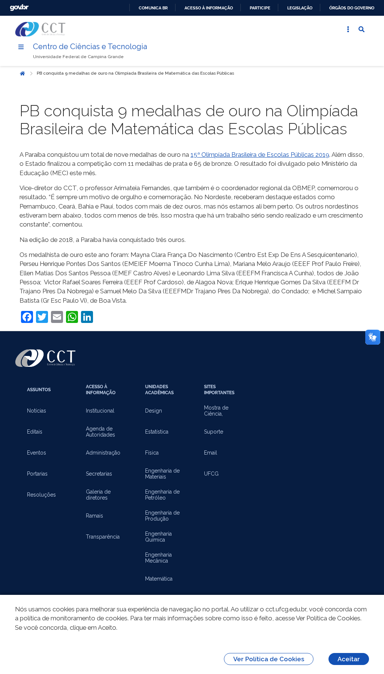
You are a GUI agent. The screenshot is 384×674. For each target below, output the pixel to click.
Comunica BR (153, 8)
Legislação (299, 8)
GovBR (19, 7)
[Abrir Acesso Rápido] (348, 29)
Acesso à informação (208, 8)
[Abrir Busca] (361, 29)
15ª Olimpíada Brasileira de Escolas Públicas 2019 (259, 154)
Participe (260, 8)
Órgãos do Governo (351, 8)
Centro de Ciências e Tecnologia (90, 46)
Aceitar (349, 659)
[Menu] (21, 47)
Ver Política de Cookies (268, 659)
